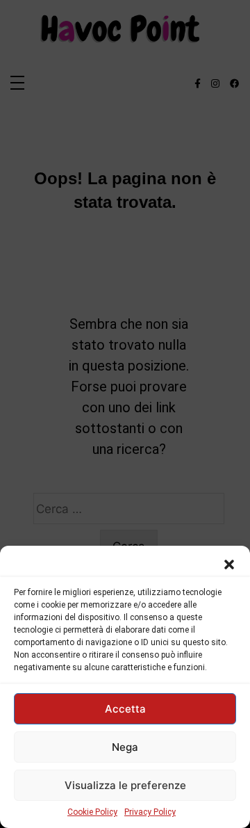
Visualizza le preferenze (125, 785)
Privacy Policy (150, 812)
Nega (125, 747)
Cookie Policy (92, 812)
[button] (229, 563)
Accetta (125, 708)
